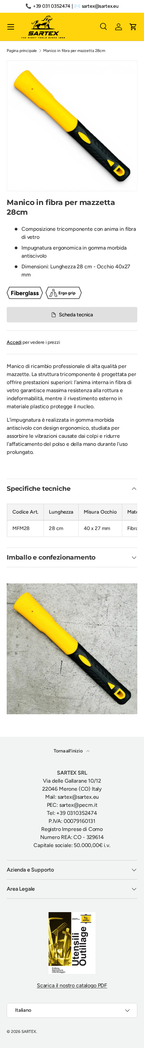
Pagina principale (22, 51)
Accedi (14, 342)
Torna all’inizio (68, 751)
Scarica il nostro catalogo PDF (72, 985)
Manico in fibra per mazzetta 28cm (74, 51)
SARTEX (28, 1031)
